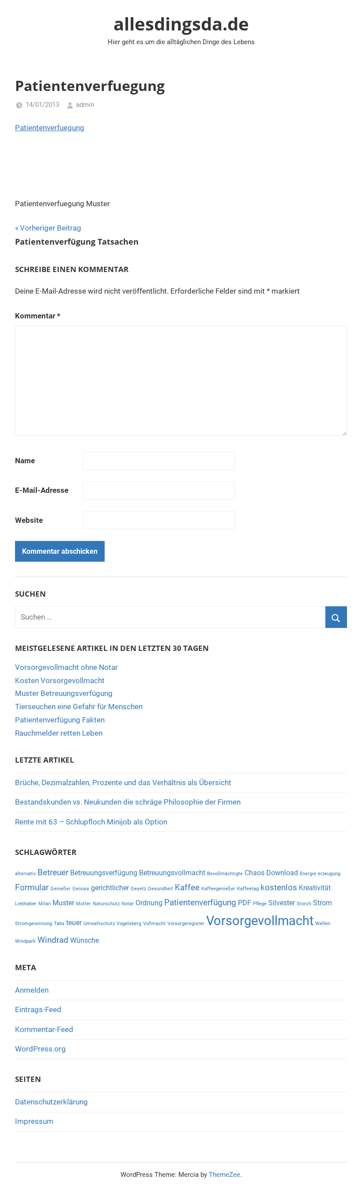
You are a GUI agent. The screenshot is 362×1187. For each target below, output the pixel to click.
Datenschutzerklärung (51, 1101)
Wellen (322, 923)
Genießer (60, 889)
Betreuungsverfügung (103, 873)
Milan (44, 904)
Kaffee (187, 887)
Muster (63, 903)
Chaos (254, 873)
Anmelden (32, 990)
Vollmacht (154, 923)
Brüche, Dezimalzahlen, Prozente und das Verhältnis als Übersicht (123, 782)
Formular (32, 887)
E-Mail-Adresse (41, 490)
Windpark (25, 941)
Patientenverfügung (200, 902)
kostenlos (278, 887)
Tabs (59, 923)
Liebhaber (26, 904)
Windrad (53, 940)
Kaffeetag (248, 889)
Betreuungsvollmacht (172, 873)
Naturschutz (106, 904)
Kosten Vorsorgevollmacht (60, 680)
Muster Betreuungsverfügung (64, 693)
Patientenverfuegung (49, 127)
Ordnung (149, 903)
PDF (244, 903)
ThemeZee (224, 1175)
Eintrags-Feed (38, 1009)
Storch (304, 904)
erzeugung (329, 874)
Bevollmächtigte (225, 874)
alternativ (25, 874)
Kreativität (315, 888)
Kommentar (37, 315)
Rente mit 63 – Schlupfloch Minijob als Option (91, 821)
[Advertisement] (175, 165)
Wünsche (84, 940)
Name (25, 460)
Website (29, 520)
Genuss (80, 889)
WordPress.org (40, 1048)
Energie (308, 874)
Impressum (34, 1121)
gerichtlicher (110, 888)
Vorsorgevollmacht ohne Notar (66, 667)
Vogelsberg (129, 923)
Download (282, 873)
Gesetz (138, 889)
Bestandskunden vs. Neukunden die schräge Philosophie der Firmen (128, 802)
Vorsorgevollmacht (259, 920)
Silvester (281, 903)
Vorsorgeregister (185, 923)
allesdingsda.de (181, 23)
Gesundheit (160, 889)
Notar (127, 904)
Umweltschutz (99, 923)
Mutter (83, 904)
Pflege (260, 904)
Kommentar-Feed (44, 1029)
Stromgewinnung (33, 923)
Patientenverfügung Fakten (60, 719)
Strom (322, 903)
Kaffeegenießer (218, 889)
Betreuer (53, 872)
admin (85, 105)
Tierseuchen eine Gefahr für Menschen (79, 706)
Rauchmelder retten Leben (58, 733)
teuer (74, 923)
